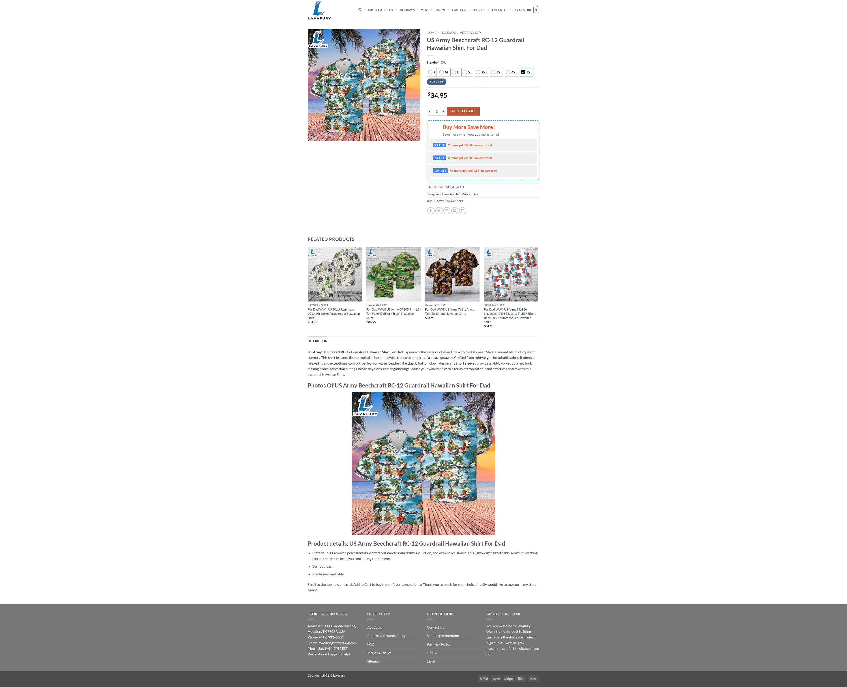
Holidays (407, 10)
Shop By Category (379, 10)
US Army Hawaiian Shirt (448, 201)
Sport (477, 10)
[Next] (538, 291)
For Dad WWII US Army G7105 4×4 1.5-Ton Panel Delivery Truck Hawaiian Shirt (393, 313)
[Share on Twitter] (438, 210)
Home (431, 32)
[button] (525, 10)
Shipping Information (443, 635)
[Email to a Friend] (446, 210)
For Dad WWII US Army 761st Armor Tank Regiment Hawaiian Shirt (450, 311)
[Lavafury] (330, 10)
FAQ (370, 644)
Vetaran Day (470, 32)
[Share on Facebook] (431, 210)
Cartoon (459, 10)
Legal (431, 661)
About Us (374, 627)
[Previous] (308, 291)
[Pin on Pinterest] (454, 210)
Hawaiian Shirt (451, 194)
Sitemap (373, 661)
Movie (425, 10)
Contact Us (435, 627)
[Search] (360, 10)
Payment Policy (438, 644)
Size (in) (433, 62)
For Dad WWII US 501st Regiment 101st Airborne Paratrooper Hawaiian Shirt (334, 313)
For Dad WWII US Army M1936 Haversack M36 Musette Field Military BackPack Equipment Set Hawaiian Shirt (510, 315)
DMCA (432, 653)
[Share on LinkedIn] (462, 210)
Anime (441, 10)
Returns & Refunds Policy (386, 635)
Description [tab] (317, 341)
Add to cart (463, 111)
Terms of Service (379, 653)
